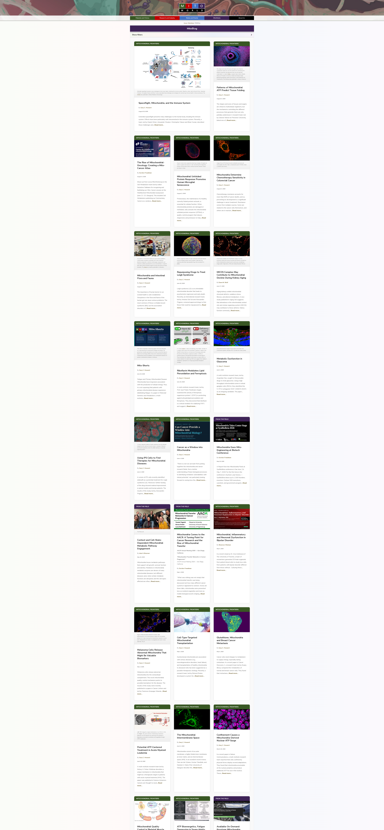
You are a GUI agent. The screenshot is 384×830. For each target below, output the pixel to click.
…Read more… (158, 125)
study (229, 74)
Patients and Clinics (142, 18)
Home (185, 23)
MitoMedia (216, 18)
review (138, 94)
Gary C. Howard (146, 108)
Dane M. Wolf (223, 282)
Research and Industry (167, 18)
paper (183, 348)
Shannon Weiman (225, 545)
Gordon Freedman (145, 173)
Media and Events (192, 18)
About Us (241, 18)
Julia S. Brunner (144, 553)
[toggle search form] (252, 2)
